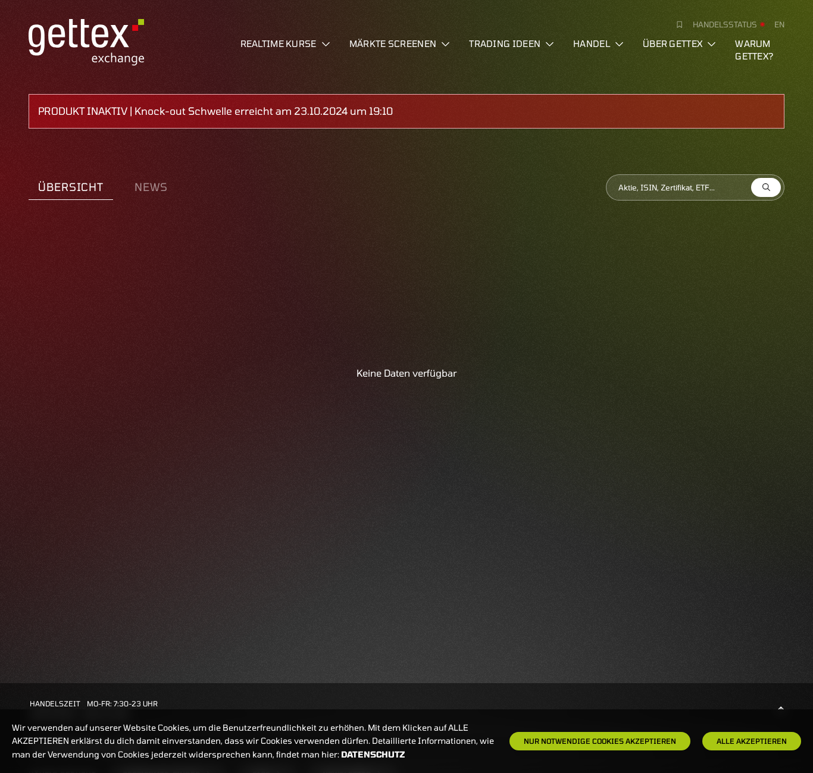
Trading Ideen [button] (504, 43)
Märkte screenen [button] (393, 43)
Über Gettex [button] (672, 43)
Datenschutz (373, 754)
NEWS (151, 186)
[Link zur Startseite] (86, 40)
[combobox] (695, 187)
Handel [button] (591, 43)
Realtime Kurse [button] (278, 43)
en (779, 24)
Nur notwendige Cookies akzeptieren (600, 741)
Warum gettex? (754, 49)
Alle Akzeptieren (752, 741)
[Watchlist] (675, 24)
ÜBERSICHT (71, 186)
